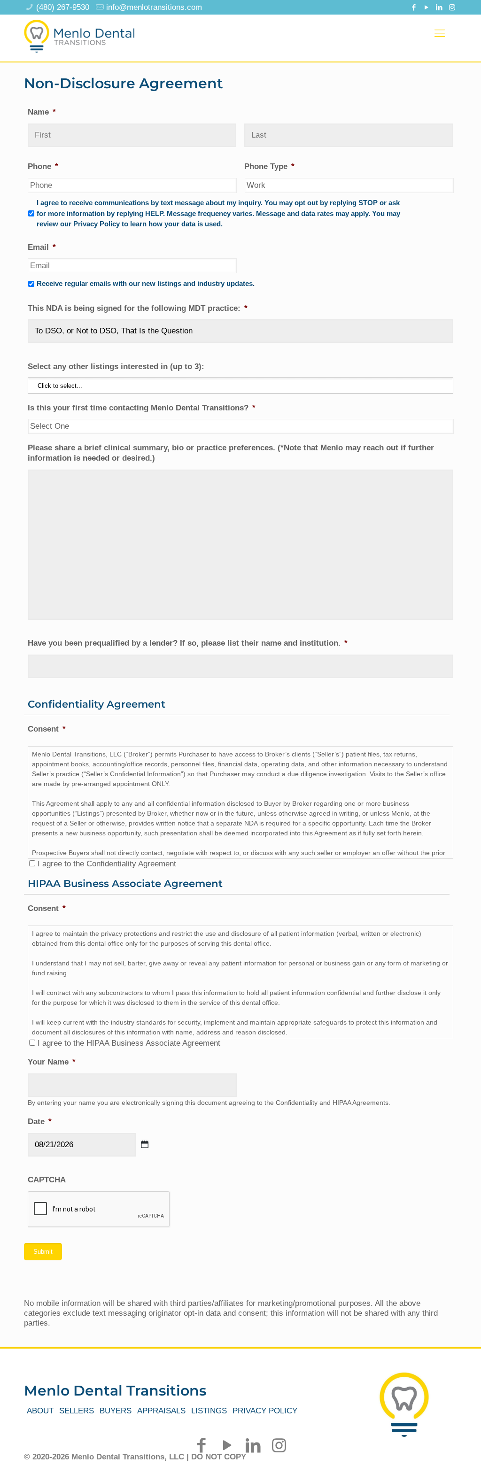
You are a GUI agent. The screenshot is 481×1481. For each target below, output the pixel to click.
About (40, 1410)
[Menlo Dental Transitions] (79, 33)
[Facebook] (414, 7)
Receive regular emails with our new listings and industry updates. (146, 283)
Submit (43, 1251)
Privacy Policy (265, 1410)
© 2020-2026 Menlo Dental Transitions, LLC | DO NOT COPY (135, 1456)
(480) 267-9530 (62, 7)
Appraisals (161, 1410)
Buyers (116, 1410)
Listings (209, 1410)
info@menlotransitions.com (154, 7)
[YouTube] (427, 7)
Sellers (76, 1410)
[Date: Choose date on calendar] (144, 1144)
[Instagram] (452, 7)
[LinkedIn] (439, 7)
